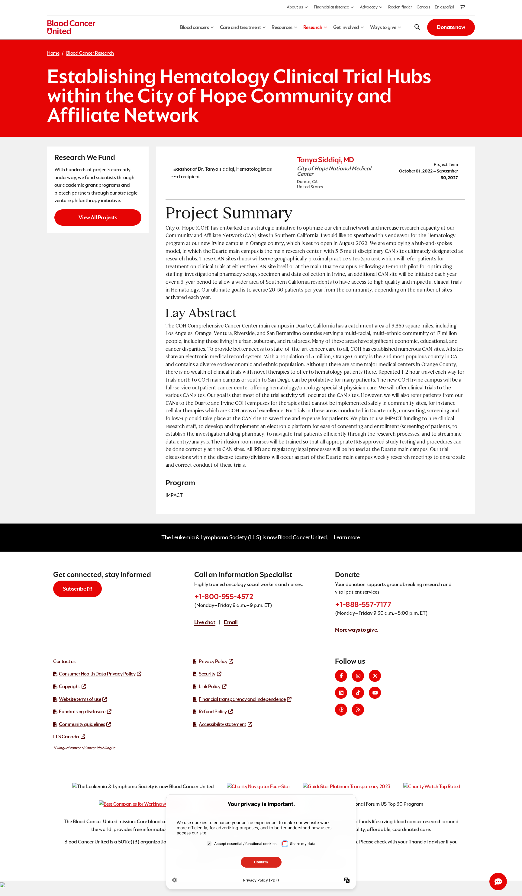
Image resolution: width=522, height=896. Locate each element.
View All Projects (98, 217)
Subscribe (74, 588)
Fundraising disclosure (82, 711)
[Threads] (341, 710)
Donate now (451, 27)
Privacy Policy (213, 661)
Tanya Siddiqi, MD (325, 159)
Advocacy (369, 7)
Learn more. (347, 537)
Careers (423, 7)
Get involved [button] (346, 27)
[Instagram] (358, 676)
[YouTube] (375, 693)
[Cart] (463, 7)
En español (444, 7)
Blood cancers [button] (194, 27)
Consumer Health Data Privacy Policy (97, 674)
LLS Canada (66, 736)
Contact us (64, 661)
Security (207, 674)
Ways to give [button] (383, 27)
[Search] (417, 27)
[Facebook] (341, 676)
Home (53, 53)
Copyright (69, 686)
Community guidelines (82, 724)
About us (295, 7)
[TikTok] (358, 693)
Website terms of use (80, 699)
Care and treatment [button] (240, 27)
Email (231, 622)
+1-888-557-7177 (363, 604)
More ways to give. (356, 629)
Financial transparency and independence (242, 699)
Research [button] (312, 27)
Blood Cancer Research (90, 53)
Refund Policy (213, 711)
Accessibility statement (222, 724)
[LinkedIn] (341, 693)
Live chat (204, 622)
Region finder (400, 7)
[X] (375, 676)
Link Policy (210, 686)
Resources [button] (282, 27)
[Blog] (358, 710)
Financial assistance (331, 7)
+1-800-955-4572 (223, 596)
